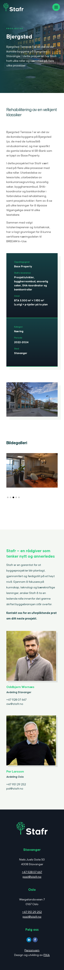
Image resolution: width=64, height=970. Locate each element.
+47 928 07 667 (16, 699)
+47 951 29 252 (16, 784)
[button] (8, 497)
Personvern (32, 950)
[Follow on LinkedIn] (28, 939)
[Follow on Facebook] (35, 939)
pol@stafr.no (14, 788)
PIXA (46, 955)
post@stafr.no (32, 876)
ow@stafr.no (14, 704)
